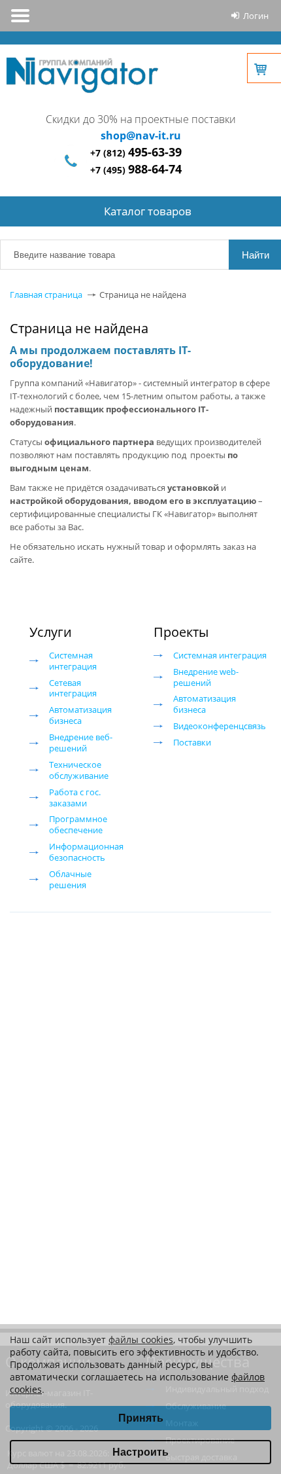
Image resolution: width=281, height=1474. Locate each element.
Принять (140, 1418)
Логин (256, 16)
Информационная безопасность (86, 851)
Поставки (192, 742)
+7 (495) (136, 170)
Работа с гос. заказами (75, 797)
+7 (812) (136, 153)
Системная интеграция (73, 660)
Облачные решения (70, 879)
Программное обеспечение (78, 824)
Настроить (140, 1452)
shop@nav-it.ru (141, 135)
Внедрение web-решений (206, 677)
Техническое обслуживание (78, 770)
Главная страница (46, 294)
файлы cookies (140, 1339)
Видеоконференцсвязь (219, 726)
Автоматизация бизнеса (80, 715)
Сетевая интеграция (73, 688)
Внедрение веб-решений (80, 742)
